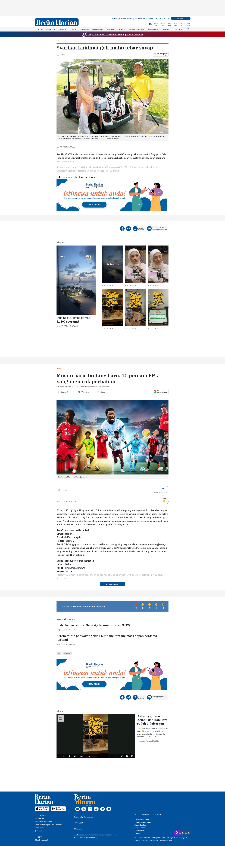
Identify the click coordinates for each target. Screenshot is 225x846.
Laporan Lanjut (112, 584)
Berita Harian (140, 828)
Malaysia (62, 29)
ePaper (150, 18)
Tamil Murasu (140, 830)
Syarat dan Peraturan (43, 821)
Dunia (73, 29)
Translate (85, 392)
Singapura (50, 29)
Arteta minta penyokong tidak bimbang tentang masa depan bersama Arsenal (107, 637)
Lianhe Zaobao (140, 825)
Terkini (40, 29)
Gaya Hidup (97, 29)
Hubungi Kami (40, 815)
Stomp (137, 833)
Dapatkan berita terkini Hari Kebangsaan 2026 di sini (115, 34)
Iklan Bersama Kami (43, 840)
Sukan (122, 29)
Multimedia (153, 29)
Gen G (166, 29)
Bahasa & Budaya (136, 29)
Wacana (110, 29)
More (177, 29)
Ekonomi (85, 29)
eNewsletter (140, 18)
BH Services (39, 831)
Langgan (180, 18)
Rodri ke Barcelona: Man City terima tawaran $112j (93, 625)
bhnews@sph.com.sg (88, 837)
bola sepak (67, 653)
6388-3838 (78, 823)
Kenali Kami (39, 818)
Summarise (65, 392)
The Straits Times (142, 819)
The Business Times (143, 822)
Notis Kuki (39, 828)
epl (59, 653)
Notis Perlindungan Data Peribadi (48, 824)
